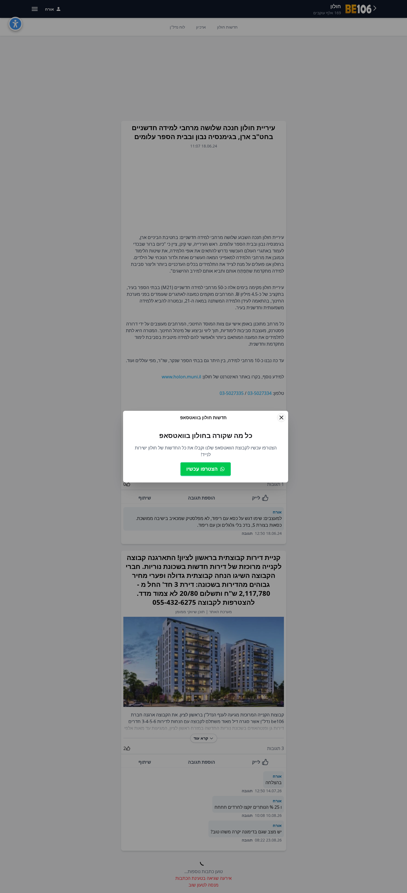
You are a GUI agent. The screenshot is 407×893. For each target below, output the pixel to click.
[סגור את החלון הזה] (281, 417)
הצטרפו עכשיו (202, 468)
